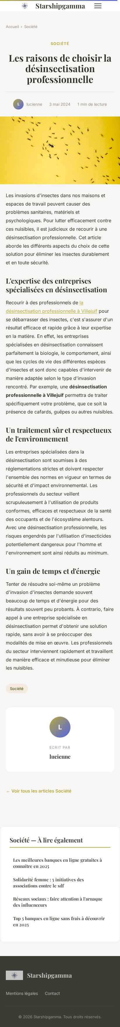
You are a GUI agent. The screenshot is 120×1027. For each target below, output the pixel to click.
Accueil (12, 26)
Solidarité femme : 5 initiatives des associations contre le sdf (48, 883)
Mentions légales (22, 993)
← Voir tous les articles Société (38, 791)
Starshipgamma (60, 5)
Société (31, 26)
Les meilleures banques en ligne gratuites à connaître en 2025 (57, 863)
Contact (52, 993)
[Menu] (98, 6)
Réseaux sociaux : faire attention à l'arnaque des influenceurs (58, 902)
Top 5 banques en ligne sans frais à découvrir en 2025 (59, 921)
